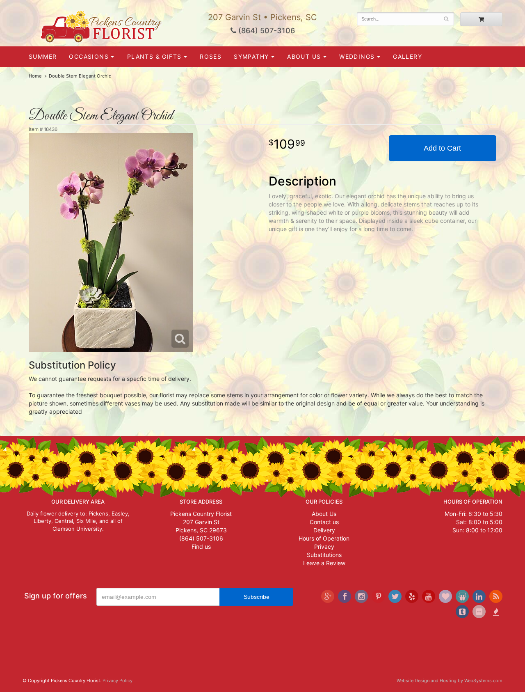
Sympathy (251, 56)
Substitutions (324, 554)
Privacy (324, 546)
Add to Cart (442, 148)
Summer (43, 56)
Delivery (324, 530)
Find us (201, 546)
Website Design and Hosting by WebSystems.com (449, 680)
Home (35, 76)
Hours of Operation (324, 538)
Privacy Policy (117, 680)
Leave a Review (324, 562)
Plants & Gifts (154, 56)
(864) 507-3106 (265, 30)
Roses (210, 56)
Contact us (324, 521)
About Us (324, 513)
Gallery (407, 56)
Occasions (89, 56)
